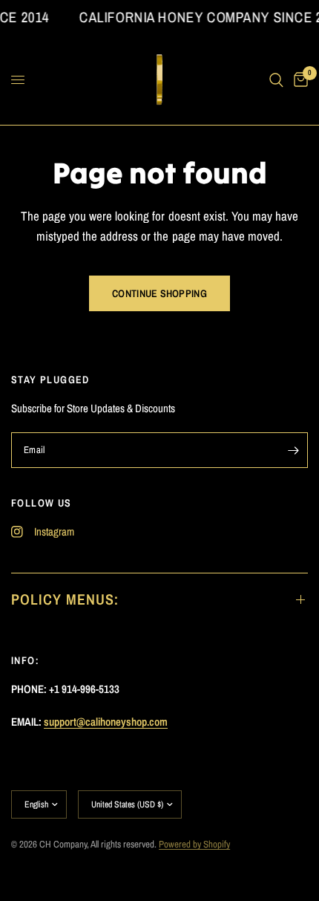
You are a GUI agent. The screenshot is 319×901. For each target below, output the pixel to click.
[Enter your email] (293, 450)
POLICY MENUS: (65, 599)
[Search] (276, 80)
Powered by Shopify (194, 844)
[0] (298, 80)
